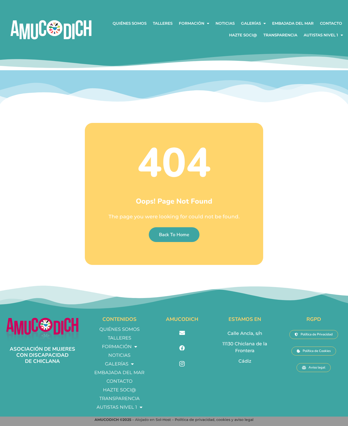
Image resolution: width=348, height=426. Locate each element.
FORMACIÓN (191, 23)
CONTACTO (331, 23)
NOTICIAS (225, 23)
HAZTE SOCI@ (243, 35)
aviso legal (243, 419)
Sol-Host (164, 419)
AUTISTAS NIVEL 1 (321, 35)
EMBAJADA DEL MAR (293, 23)
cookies (223, 419)
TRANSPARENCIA (280, 35)
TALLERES (162, 23)
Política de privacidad (195, 419)
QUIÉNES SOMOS (129, 23)
